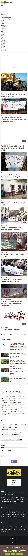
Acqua (2, 7)
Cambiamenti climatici (6, 17)
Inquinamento (4, 29)
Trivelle (2, 37)
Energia (2, 23)
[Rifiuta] (26, 550)
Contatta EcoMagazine (6, 50)
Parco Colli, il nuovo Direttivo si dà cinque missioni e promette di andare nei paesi (18, 378)
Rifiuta (13, 553)
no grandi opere (16, 434)
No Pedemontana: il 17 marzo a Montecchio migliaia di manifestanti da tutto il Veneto (13, 119)
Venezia (19, 439)
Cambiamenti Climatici (7, 427)
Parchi (2, 34)
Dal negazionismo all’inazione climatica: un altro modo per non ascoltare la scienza (18, 355)
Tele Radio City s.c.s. (14, 502)
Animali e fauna (4, 13)
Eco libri (3, 46)
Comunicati (3, 43)
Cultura (2, 44)
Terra (2, 8)
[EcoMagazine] (7, 2)
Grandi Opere (4, 26)
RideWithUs (5, 439)
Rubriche (3, 38)
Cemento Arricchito (5, 19)
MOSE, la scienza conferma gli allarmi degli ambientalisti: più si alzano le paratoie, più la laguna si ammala (14, 413)
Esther (14, 67)
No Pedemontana (6, 437)
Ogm (2, 31)
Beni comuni (4, 16)
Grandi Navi (3, 25)
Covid (2, 20)
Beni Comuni (22, 424)
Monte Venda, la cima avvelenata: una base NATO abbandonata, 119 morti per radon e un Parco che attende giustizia (13, 404)
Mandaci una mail (5, 531)
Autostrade (3, 14)
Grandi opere (5, 429)
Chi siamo (3, 49)
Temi (2, 11)
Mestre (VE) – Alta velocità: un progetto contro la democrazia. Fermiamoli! (12, 304)
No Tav (15, 437)
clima (17, 427)
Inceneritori (3, 28)
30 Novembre (5, 424)
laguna (13, 432)
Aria (2, 10)
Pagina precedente (7, 334)
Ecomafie (3, 22)
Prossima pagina (21, 334)
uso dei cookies (10, 494)
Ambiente (14, 424)
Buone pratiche (4, 41)
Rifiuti (12, 439)
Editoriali (3, 47)
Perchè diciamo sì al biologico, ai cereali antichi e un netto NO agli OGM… (12, 148)
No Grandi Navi (6, 434)
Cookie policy (20, 553)
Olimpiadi (3, 32)
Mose (20, 432)
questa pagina (4, 516)
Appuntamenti (4, 40)
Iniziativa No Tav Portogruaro (11, 329)
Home (2, 5)
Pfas (2, 35)
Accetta (7, 553)
